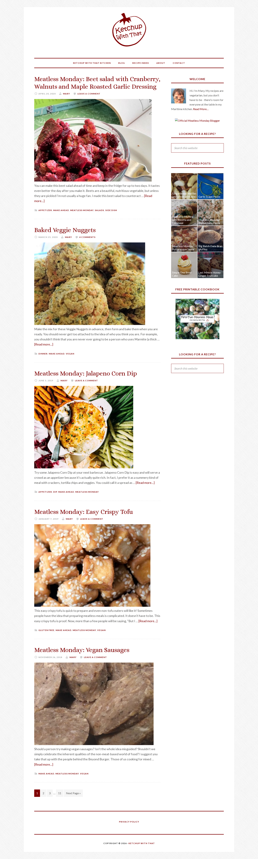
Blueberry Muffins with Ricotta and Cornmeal (182, 220)
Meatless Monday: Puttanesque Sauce (183, 248)
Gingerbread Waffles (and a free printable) (184, 195)
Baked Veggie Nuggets (65, 229)
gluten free (46, 630)
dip (55, 492)
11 (59, 793)
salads (99, 210)
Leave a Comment (88, 93)
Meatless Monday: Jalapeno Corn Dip (85, 373)
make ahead (61, 210)
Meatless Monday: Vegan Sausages (81, 649)
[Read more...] (43, 344)
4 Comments (87, 237)
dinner (43, 353)
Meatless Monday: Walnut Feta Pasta (209, 221)
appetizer (45, 210)
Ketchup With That (129, 29)
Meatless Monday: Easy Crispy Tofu (83, 511)
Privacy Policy (129, 821)
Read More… (201, 109)
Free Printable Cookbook (197, 289)
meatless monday (82, 210)
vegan (70, 353)
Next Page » (73, 793)
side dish (111, 210)
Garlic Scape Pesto (209, 196)
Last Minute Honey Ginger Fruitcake (209, 274)
